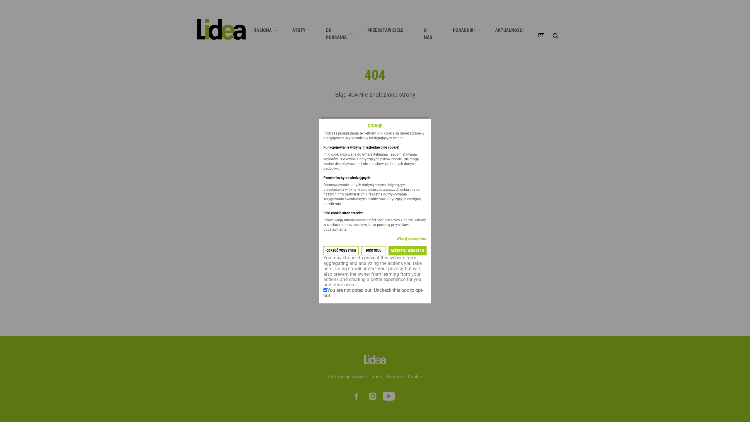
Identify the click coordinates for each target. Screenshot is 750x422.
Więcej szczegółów (412, 239)
